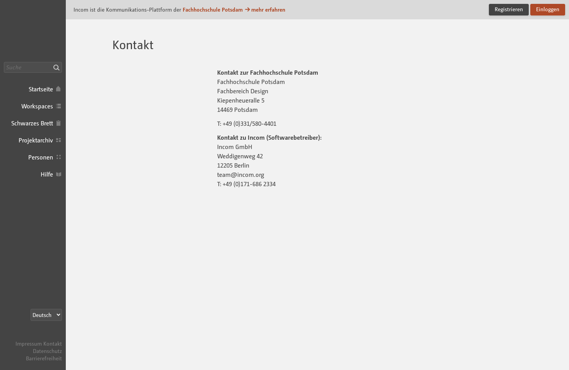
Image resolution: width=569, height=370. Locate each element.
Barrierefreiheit (44, 358)
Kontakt (52, 343)
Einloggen (547, 9)
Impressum (28, 343)
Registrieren (509, 9)
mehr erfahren (268, 9)
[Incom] (48, 336)
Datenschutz (47, 351)
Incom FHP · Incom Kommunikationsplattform (33, 31)
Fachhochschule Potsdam (213, 9)
